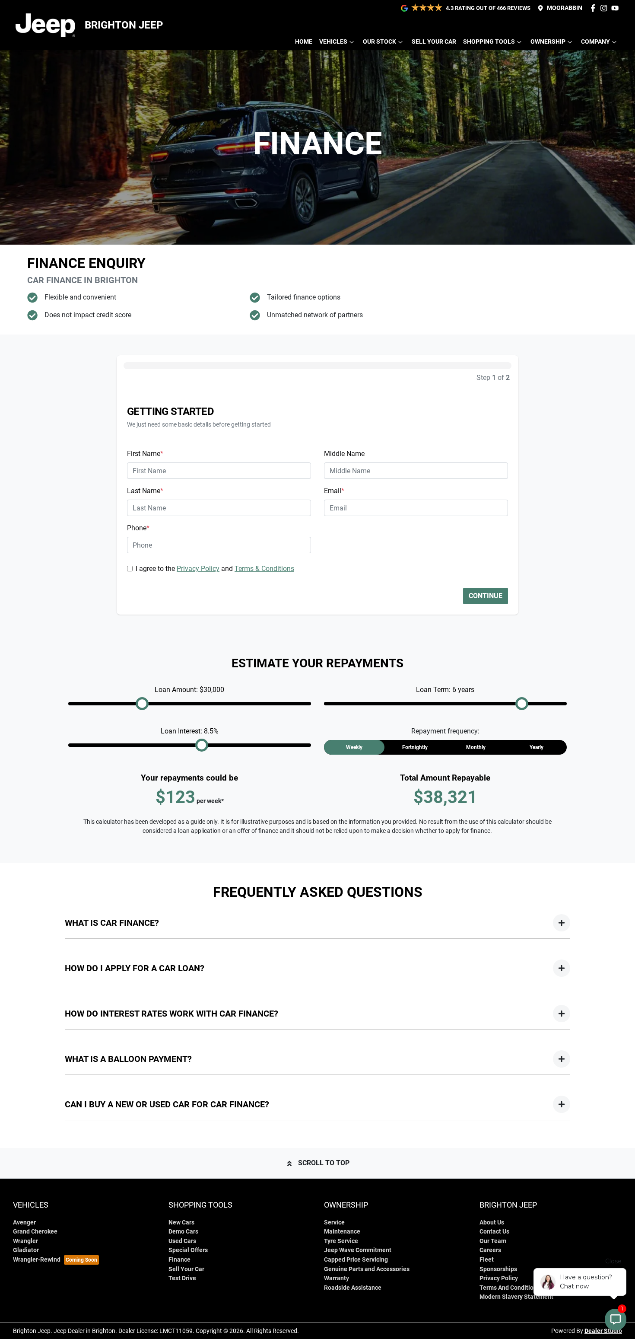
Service (334, 1222)
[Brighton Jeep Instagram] (605, 8)
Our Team (492, 1241)
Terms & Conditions (264, 568)
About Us (491, 1222)
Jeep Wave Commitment (357, 1250)
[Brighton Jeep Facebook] (594, 8)
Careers (490, 1250)
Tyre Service (341, 1241)
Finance (179, 1259)
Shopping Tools (489, 41)
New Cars (181, 1222)
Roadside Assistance (352, 1287)
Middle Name (344, 454)
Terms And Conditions (509, 1287)
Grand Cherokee (35, 1231)
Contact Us (494, 1231)
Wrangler (25, 1241)
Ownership (547, 41)
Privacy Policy (198, 568)
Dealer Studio (603, 1330)
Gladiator (26, 1250)
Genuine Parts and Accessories (367, 1269)
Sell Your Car (434, 41)
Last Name (145, 491)
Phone (138, 528)
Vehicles (333, 41)
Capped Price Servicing (356, 1259)
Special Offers (188, 1250)
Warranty (336, 1278)
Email (334, 491)
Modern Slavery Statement (516, 1297)
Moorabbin (564, 8)
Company (595, 41)
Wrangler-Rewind (36, 1259)
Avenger (24, 1222)
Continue (485, 596)
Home (303, 41)
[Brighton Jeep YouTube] (616, 8)
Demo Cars (183, 1231)
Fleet (486, 1259)
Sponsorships (498, 1269)
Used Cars (182, 1241)
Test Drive (182, 1278)
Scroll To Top (323, 1163)
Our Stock (379, 41)
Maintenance (342, 1231)
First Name (145, 454)
